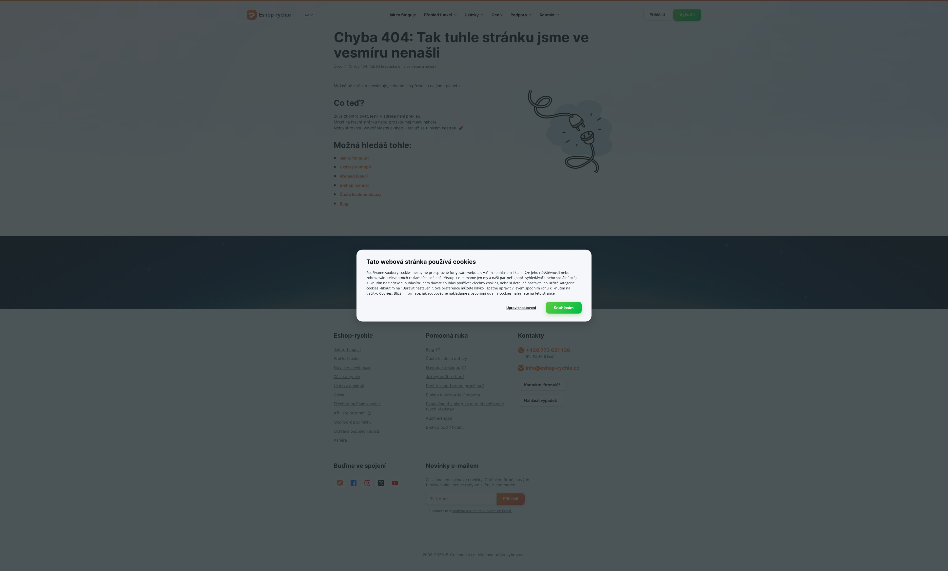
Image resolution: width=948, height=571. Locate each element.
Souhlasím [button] (564, 307)
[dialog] (474, 286)
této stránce (545, 293)
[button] (521, 307)
